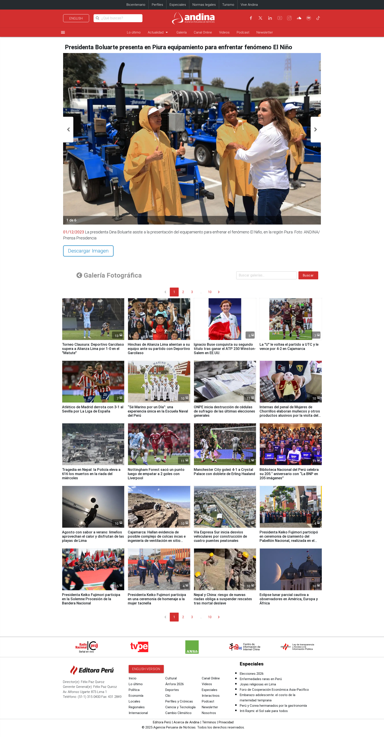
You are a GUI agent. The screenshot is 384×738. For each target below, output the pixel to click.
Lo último (134, 32)
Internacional (138, 713)
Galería (181, 32)
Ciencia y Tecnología (180, 707)
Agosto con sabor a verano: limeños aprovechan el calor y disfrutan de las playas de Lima (93, 536)
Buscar (308, 275)
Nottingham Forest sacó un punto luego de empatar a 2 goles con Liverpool (156, 474)
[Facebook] (250, 18)
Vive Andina (249, 5)
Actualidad (158, 32)
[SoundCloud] (299, 18)
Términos (209, 722)
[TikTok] (318, 18)
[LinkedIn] (270, 18)
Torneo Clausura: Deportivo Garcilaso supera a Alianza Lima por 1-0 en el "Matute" (93, 348)
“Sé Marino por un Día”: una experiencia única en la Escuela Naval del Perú (158, 411)
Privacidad (226, 722)
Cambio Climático (178, 713)
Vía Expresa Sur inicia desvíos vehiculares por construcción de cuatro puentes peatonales (220, 536)
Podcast (243, 32)
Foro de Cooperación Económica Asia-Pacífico (274, 690)
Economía (136, 696)
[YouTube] (279, 18)
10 (210, 292)
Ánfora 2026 (174, 684)
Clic (168, 696)
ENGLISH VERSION (146, 669)
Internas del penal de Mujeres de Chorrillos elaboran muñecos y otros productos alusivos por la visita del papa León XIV (290, 413)
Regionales (137, 707)
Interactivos (211, 696)
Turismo (228, 5)
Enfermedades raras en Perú (261, 679)
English (76, 18)
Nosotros (209, 713)
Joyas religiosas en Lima (258, 684)
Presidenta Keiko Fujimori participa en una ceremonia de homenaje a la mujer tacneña (157, 599)
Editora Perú (162, 722)
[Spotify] (308, 18)
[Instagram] (289, 18)
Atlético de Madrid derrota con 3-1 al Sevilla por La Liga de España (92, 409)
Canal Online (203, 32)
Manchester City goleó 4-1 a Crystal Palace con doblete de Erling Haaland (224, 472)
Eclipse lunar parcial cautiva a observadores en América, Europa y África (289, 599)
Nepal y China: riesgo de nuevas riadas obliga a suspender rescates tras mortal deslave (223, 599)
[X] (260, 18)
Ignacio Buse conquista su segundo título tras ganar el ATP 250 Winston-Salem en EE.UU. (225, 348)
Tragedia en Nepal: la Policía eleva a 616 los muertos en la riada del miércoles (91, 474)
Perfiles (157, 5)
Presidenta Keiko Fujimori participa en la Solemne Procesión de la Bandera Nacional (91, 599)
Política (134, 690)
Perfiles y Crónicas (179, 701)
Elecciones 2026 (252, 674)
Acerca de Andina (186, 722)
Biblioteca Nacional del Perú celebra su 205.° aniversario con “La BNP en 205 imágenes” (289, 474)
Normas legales (204, 5)
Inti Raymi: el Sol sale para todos (264, 711)
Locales (134, 701)
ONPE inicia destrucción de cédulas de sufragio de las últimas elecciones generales (224, 411)
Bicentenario (135, 5)
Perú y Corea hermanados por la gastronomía (273, 706)
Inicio (132, 678)
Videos (224, 32)
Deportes (172, 690)
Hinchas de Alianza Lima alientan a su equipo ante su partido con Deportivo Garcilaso (159, 348)
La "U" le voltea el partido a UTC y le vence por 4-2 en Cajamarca (289, 346)
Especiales (178, 5)
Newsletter (264, 32)
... (201, 292)
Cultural (171, 678)
